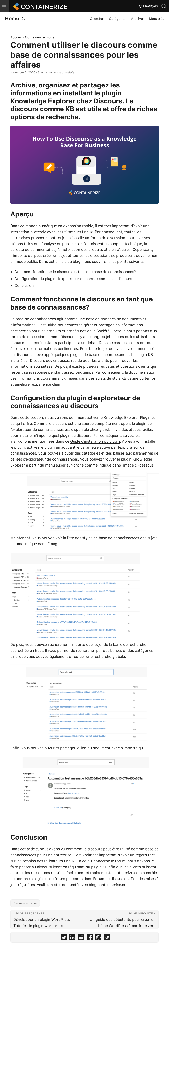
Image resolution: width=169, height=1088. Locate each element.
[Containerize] (39, 6)
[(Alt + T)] (23, 18)
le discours (57, 423)
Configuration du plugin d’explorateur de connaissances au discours (73, 278)
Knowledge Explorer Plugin (127, 417)
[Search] (164, 6)
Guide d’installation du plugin (95, 441)
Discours (67, 336)
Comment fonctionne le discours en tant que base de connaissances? (75, 271)
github (104, 429)
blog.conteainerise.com (109, 884)
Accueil (16, 37)
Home (12, 18)
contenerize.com (127, 873)
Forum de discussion (111, 879)
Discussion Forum (25, 903)
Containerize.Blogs (39, 37)
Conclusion (24, 285)
